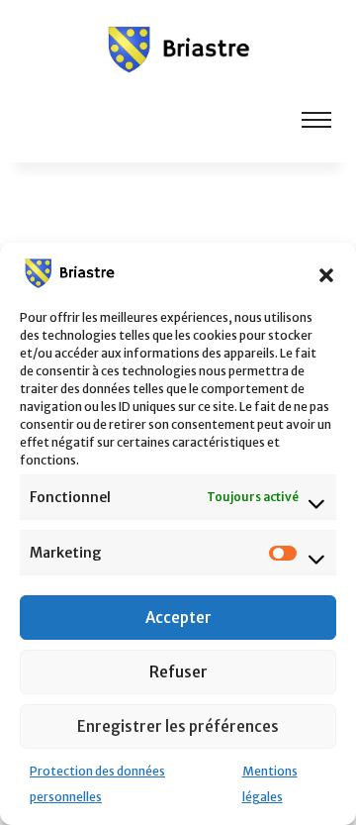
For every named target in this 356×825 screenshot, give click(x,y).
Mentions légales (270, 784)
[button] (326, 273)
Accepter (178, 617)
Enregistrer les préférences (178, 726)
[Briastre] (178, 47)
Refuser (178, 672)
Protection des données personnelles (97, 784)
